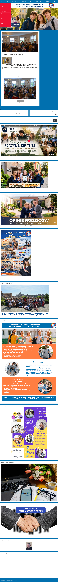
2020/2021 (2, 109)
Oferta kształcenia (22, 1)
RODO (7, 1)
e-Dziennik (36, 1)
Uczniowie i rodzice (13, 1)
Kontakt (54, 1)
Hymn (1, 16)
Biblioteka (2, 23)
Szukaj (2, 118)
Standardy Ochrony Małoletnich (45, 1)
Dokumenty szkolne (3, 11)
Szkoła (2, 1)
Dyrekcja (2, 6)
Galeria (2, 25)
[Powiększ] (30, 231)
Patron (2, 13)
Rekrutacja (29, 1)
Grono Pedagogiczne (4, 8)
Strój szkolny (2, 18)
